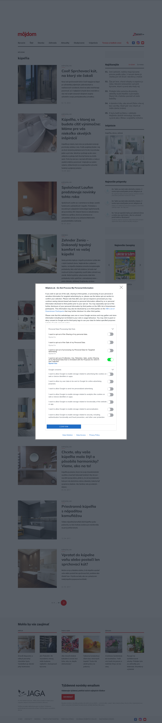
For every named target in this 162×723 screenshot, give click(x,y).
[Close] (122, 288)
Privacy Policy (94, 435)
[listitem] (81, 329)
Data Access (81, 435)
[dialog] (81, 361)
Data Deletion (67, 435)
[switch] (110, 334)
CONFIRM (64, 427)
